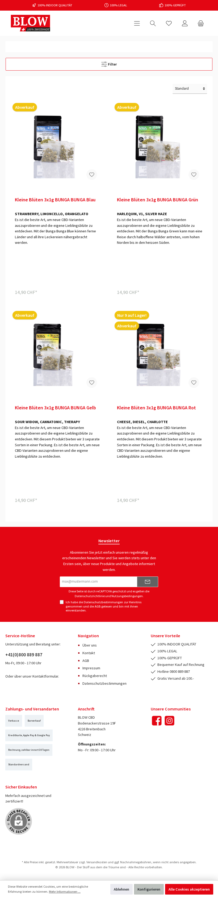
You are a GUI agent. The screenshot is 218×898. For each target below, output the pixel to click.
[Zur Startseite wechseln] (31, 23)
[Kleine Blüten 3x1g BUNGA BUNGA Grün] (160, 144)
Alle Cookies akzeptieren (189, 889)
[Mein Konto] (184, 23)
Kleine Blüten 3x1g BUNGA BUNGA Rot (156, 408)
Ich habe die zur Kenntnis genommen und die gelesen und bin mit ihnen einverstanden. (103, 606)
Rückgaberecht (94, 675)
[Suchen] (153, 23)
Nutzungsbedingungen (127, 596)
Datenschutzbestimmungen (103, 602)
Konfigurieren (148, 889)
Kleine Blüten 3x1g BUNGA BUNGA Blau (55, 200)
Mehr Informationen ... (65, 891)
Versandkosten (96, 862)
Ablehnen (121, 889)
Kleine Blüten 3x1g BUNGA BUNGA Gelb (55, 408)
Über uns (89, 645)
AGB (97, 606)
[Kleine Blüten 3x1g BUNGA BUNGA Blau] (58, 144)
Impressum (91, 668)
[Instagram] (169, 721)
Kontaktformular (45, 676)
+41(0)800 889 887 (23, 655)
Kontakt (88, 652)
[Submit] (147, 581)
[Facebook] (157, 721)
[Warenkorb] (200, 23)
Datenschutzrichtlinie (90, 596)
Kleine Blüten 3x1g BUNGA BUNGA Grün (157, 200)
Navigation (88, 635)
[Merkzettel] (168, 23)
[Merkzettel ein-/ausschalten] (91, 174)
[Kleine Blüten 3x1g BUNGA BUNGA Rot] (160, 352)
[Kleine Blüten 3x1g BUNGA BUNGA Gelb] (58, 352)
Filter (112, 64)
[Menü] (137, 23)
